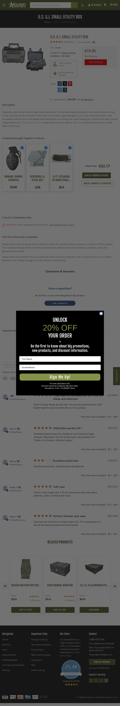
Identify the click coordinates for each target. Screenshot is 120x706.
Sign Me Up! (60, 377)
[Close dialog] (101, 313)
